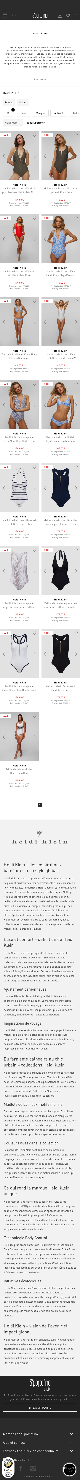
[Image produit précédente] (3, 156)
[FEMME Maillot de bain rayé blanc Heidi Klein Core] (19, 736)
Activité (58, 113)
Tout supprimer (36, 122)
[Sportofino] (40, 16)
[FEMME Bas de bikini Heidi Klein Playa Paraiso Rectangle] (19, 321)
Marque (40, 113)
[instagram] (33, 1468)
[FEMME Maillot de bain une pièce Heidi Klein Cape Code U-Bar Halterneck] (19, 404)
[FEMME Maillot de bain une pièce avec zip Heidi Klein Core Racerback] (19, 238)
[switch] (8, 1475)
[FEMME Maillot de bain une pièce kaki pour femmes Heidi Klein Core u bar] (19, 155)
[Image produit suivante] (35, 156)
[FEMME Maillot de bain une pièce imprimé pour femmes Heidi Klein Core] (19, 570)
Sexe (23, 113)
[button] (35, 135)
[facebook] (20, 1468)
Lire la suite (40, 79)
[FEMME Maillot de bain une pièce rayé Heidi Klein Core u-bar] (19, 487)
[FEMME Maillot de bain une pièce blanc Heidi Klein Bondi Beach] (19, 653)
